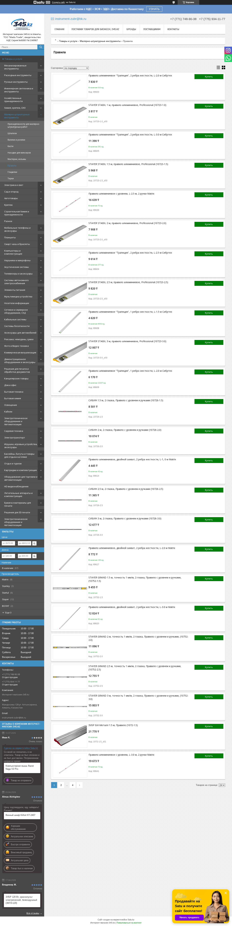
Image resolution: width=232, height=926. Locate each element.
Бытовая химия (12, 398)
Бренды (131, 29)
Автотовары (11, 198)
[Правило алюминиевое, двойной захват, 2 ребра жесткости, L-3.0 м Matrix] (70, 618)
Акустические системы (16, 266)
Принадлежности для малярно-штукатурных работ (24, 125)
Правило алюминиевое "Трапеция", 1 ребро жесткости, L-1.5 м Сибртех (130, 311)
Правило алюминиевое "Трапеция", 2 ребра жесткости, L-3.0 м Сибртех (130, 134)
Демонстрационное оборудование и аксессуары (19, 361)
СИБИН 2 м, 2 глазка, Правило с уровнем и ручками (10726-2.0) (124, 429)
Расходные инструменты (17, 75)
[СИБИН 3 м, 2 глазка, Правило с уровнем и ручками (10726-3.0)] (70, 529)
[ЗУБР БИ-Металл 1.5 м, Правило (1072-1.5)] (70, 736)
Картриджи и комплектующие (20, 470)
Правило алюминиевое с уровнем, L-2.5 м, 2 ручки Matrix (121, 193)
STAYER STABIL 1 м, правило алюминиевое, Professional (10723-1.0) (127, 105)
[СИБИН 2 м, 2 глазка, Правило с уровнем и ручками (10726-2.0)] (70, 441)
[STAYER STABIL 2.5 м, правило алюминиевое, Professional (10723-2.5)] (70, 293)
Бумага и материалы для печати (17, 504)
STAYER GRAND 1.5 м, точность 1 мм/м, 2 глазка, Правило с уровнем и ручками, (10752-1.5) (134, 579)
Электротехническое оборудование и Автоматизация (16, 421)
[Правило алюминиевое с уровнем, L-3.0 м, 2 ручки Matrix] (70, 765)
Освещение (10, 404)
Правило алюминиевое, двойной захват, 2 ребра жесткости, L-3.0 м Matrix (131, 607)
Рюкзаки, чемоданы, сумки (18, 339)
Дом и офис (10, 385)
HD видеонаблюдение (16, 486)
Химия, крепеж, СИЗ (14, 107)
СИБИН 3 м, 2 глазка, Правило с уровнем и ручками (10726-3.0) (124, 518)
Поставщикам (151, 29)
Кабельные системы (15, 319)
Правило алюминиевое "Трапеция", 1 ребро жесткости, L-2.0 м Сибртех (130, 370)
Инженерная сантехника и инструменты (18, 90)
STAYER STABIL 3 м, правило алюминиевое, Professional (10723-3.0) (127, 341)
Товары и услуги (68, 41)
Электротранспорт (14, 437)
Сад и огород (11, 191)
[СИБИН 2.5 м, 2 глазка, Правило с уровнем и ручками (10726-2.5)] (70, 500)
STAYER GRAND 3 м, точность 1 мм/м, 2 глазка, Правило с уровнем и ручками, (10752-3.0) (138, 697)
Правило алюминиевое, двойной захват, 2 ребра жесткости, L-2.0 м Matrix (131, 548)
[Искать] (40, 47)
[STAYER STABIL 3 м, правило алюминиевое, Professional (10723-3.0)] (70, 352)
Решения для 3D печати (17, 512)
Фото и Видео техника (16, 345)
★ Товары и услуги (12, 58)
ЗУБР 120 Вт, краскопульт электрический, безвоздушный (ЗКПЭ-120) (21, 900)
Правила (12, 165)
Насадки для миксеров (19, 152)
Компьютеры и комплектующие (13, 252)
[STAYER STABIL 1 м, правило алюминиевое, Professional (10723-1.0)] (70, 116)
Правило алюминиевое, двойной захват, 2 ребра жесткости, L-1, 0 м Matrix (132, 459)
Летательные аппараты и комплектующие (18, 495)
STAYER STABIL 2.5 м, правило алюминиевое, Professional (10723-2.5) (128, 282)
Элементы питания (14, 289)
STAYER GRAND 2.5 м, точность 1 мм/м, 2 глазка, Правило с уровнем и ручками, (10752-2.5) (134, 667)
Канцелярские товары (16, 378)
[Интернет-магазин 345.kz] (22, 24)
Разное (8, 221)
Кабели (8, 411)
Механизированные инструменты (15, 67)
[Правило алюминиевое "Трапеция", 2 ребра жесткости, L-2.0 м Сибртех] (70, 86)
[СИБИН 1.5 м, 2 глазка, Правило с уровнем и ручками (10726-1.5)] (70, 411)
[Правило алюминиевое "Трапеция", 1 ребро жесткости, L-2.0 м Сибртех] (70, 381)
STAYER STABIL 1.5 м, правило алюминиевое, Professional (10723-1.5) (128, 164)
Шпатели (12, 133)
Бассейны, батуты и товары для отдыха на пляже (19, 455)
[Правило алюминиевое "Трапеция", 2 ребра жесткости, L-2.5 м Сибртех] (70, 263)
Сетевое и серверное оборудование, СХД (16, 311)
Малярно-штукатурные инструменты (17, 116)
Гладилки (12, 172)
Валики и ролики (16, 139)
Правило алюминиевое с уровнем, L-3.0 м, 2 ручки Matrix (121, 754)
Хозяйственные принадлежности (13, 100)
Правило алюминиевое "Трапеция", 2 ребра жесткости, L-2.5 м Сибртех (130, 252)
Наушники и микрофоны (17, 260)
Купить (209, 76)
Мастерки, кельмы (17, 159)
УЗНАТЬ (154, 9)
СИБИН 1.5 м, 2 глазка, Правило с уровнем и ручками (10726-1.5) (125, 400)
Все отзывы (32, 913)
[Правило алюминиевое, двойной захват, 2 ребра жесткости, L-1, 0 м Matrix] (70, 470)
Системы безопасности (17, 326)
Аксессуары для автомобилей (20, 332)
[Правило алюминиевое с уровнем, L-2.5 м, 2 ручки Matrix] (70, 204)
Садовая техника (13, 430)
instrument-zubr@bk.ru (14, 717)
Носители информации (16, 303)
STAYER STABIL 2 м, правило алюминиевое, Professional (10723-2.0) (127, 223)
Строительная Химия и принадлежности (16, 213)
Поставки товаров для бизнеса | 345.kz (95, 29)
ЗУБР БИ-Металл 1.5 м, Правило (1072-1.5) (113, 725)
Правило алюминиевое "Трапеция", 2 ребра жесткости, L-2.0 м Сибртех (130, 75)
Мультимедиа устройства (18, 296)
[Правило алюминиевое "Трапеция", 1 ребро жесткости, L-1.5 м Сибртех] (70, 322)
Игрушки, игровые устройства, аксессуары (20, 446)
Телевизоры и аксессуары (18, 273)
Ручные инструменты (16, 81)
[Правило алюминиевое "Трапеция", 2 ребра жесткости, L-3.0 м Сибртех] (70, 145)
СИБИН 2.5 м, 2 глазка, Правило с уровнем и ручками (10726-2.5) (125, 488)
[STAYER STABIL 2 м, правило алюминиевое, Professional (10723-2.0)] (70, 234)
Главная (59, 29)
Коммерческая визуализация (20, 352)
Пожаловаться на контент (129, 923)
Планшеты (10, 237)
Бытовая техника (13, 391)
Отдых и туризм (13, 463)
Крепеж (8, 204)
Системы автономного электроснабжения (16, 282)
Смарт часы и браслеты (17, 244)
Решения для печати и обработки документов (17, 370)
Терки (11, 178)
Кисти (10, 146)
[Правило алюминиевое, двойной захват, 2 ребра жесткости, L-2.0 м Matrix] (70, 559)
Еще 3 (8, 612)
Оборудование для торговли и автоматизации (20, 478)
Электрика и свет (13, 185)
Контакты (173, 29)
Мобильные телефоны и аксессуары (17, 229)
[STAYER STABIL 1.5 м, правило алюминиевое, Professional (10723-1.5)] (70, 175)
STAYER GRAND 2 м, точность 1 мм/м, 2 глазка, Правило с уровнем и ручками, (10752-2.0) (138, 638)
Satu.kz (131, 920)
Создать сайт (58, 2)
